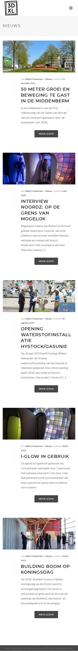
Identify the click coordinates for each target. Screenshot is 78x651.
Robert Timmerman (34, 79)
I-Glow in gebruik (45, 456)
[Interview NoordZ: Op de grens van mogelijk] (39, 169)
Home (33, 33)
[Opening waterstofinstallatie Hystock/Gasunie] (39, 296)
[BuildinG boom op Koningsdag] (39, 534)
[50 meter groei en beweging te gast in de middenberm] (39, 56)
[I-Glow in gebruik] (39, 424)
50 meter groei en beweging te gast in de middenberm (45, 95)
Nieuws (49, 79)
